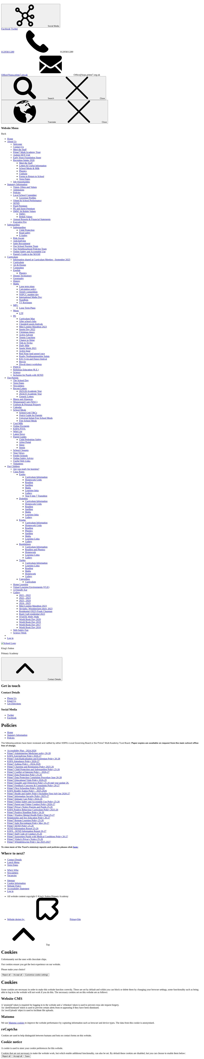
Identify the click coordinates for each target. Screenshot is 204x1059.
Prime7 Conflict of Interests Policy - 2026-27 (28, 772)
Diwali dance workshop (30, 364)
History (16, 281)
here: (75, 847)
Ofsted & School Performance (27, 200)
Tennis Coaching (27, 337)
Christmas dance (27, 332)
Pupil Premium (20, 206)
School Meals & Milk (29, 168)
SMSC (22, 214)
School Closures (21, 450)
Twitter (14, 29)
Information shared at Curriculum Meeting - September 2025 (41, 259)
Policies (16, 192)
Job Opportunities (21, 181)
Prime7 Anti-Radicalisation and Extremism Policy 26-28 (33, 758)
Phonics (23, 171)
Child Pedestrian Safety (30, 439)
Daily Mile (24, 345)
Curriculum (12, 257)
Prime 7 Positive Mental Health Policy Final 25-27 (31, 815)
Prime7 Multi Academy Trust (26, 152)
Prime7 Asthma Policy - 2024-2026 (23, 764)
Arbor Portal (25, 442)
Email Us (11, 701)
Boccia (22, 361)
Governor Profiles (27, 198)
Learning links (32, 490)
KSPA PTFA (19, 428)
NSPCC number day (29, 294)
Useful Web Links (21, 461)
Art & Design (19, 265)
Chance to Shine (27, 340)
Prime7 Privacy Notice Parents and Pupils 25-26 (30, 807)
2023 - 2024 (25, 600)
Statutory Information (17, 184)
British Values (25, 216)
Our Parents (12, 377)
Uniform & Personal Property (27, 404)
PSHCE (17, 367)
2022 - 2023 (25, 598)
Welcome (17, 144)
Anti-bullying (19, 241)
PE (14, 316)
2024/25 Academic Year (30, 394)
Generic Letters (26, 396)
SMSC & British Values (24, 211)
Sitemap (11, 880)
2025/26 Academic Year (30, 391)
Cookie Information (16, 883)
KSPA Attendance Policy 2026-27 (23, 761)
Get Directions (14, 703)
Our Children (13, 466)
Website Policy (14, 886)
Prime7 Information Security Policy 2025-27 (28, 796)
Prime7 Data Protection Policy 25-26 (24, 775)
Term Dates (24, 179)
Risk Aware (18, 238)
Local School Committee (25, 195)
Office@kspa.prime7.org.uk (14, 75)
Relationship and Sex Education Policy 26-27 (28, 817)
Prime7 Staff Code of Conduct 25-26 (24, 834)
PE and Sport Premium (24, 208)
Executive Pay (20, 222)
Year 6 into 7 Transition (36, 496)
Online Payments (21, 426)
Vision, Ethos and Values (25, 187)
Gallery (28, 493)
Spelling (29, 485)
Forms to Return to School (31, 176)
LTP (21, 313)
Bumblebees (25, 544)
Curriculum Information (36, 477)
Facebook (5, 29)
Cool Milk (18, 423)
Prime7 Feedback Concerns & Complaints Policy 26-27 (33, 785)
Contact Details (14, 859)
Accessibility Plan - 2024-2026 (21, 750)
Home (10, 139)
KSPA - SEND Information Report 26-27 (26, 831)
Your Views (18, 453)
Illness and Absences (23, 399)
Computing (18, 267)
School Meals (19, 410)
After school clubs (27, 321)
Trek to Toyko (26, 343)
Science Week (19, 633)
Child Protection (26, 230)
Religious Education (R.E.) (26, 369)
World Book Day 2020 (30, 619)
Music (16, 310)
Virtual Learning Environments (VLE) (31, 587)
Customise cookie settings (36, 975)
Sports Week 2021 (27, 348)
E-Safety (23, 235)
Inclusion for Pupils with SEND (28, 375)
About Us (11, 141)
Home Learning (20, 584)
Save (27, 1056)
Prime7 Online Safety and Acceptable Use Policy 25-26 (33, 801)
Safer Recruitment (21, 243)
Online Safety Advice (23, 458)
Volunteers (18, 463)
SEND (16, 203)
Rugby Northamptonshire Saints (34, 356)
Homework (30, 552)
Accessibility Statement (18, 888)
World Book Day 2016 (30, 627)
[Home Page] (8, 643)
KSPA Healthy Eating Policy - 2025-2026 (27, 791)
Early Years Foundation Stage (27, 157)
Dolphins (23, 498)
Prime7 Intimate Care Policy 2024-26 (24, 799)
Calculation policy (27, 289)
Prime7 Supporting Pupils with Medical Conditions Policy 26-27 (37, 836)
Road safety (24, 232)
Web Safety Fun (20, 630)
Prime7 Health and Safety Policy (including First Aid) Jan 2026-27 (38, 793)
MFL (15, 305)
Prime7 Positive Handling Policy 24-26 (25, 812)
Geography (18, 278)
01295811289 (7, 52)
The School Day (21, 380)
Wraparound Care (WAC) (25, 402)
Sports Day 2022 (27, 329)
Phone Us (11, 698)
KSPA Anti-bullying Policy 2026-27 (24, 756)
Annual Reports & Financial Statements (31, 219)
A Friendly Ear (20, 590)
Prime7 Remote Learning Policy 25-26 (25, 820)
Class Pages (18, 471)
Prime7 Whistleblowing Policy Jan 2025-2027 (29, 842)
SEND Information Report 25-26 (22, 828)
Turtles (22, 560)
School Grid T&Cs (28, 412)
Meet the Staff (19, 149)
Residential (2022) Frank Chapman (35, 611)
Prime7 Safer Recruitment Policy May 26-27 (28, 823)
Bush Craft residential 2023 (32, 614)
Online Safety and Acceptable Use (29, 251)
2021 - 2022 (25, 595)
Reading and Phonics (35, 549)
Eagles (22, 474)
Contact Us (18, 147)
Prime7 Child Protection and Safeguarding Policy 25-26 (33, 769)
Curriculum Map (27, 318)
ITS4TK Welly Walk (29, 616)
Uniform (23, 173)
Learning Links (32, 539)
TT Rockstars (25, 302)
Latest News (19, 434)
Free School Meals (28, 420)
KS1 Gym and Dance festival (33, 359)
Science (16, 372)
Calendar (17, 407)
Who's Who (12, 870)
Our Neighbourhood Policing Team (30, 249)
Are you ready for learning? (26, 469)
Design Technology (22, 275)
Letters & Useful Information (32, 165)
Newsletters (18, 386)
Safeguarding (13, 224)
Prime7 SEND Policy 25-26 (20, 826)
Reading (29, 482)
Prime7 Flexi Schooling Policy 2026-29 (26, 788)
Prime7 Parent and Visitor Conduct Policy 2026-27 (31, 804)
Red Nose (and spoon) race (32, 353)
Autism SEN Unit (21, 155)
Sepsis (22, 447)
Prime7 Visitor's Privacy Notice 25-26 (25, 839)
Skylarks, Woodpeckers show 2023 (35, 608)
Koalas (22, 520)
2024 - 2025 (25, 603)
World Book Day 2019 (30, 622)
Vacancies (12, 875)
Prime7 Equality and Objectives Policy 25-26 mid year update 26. (38, 783)
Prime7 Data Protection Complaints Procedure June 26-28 (34, 777)
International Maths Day (30, 297)
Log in (10, 638)
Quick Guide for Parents (30, 415)
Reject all (6, 975)
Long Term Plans (27, 308)
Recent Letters (20, 388)
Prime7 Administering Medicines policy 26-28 (29, 753)
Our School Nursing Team (25, 246)
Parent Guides (19, 437)
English (16, 270)
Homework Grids (33, 479)
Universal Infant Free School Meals (36, 418)
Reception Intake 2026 (23, 160)
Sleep (21, 445)
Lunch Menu (13, 862)
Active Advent (26, 335)
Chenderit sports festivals (31, 324)
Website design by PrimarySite (44, 919)
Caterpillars (24, 579)
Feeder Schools (20, 455)
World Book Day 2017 (30, 624)
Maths (16, 283)
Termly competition (28, 292)
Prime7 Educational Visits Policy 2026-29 (27, 780)
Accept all (17, 975)
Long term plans (26, 286)
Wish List (17, 431)
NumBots (23, 300)
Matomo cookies (16, 1023)
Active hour (24, 351)
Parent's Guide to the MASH (26, 254)
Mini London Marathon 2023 (33, 326)
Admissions (18, 190)
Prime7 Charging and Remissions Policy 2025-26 (30, 766)
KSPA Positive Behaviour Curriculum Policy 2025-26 (32, 809)
